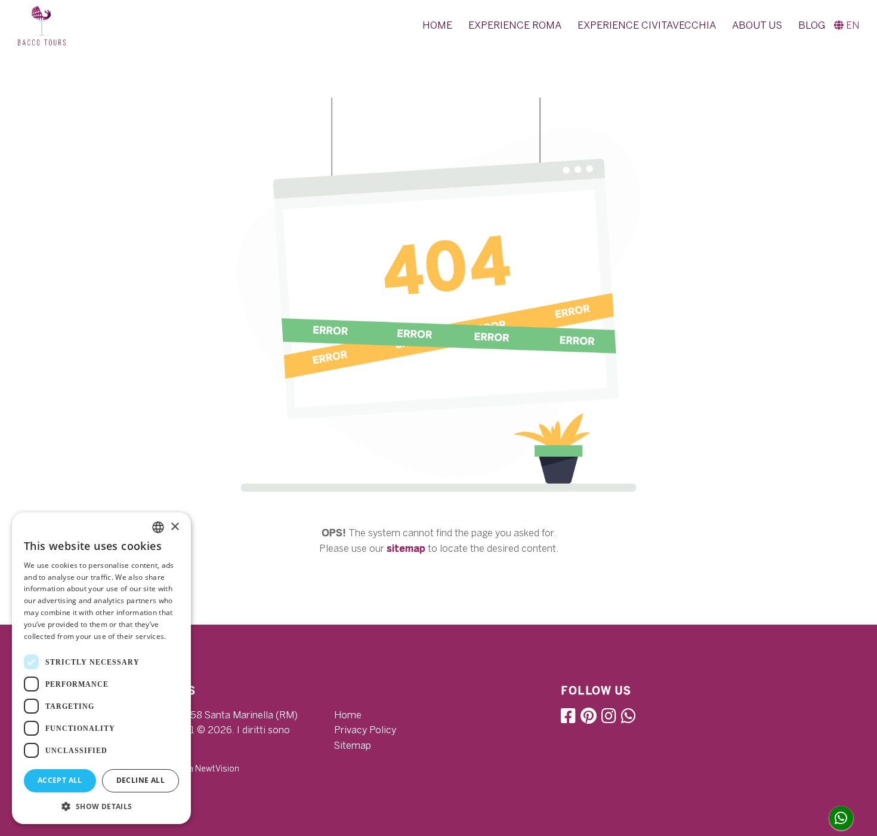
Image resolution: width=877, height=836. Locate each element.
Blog (811, 25)
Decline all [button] (140, 780)
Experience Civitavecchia (647, 25)
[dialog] (101, 668)
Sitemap (352, 745)
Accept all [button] (60, 780)
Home (437, 25)
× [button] (174, 526)
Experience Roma (514, 25)
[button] (846, 25)
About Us (757, 25)
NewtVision (217, 769)
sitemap (406, 548)
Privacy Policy (365, 730)
